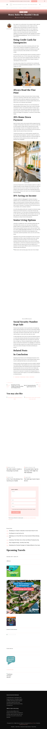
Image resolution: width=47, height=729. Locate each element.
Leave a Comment (29, 17)
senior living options (23, 229)
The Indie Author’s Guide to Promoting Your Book (14, 470)
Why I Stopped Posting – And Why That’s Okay (19, 542)
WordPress (21, 724)
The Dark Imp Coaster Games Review (32, 480)
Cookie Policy (17, 726)
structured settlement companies (25, 64)
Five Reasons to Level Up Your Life (16, 533)
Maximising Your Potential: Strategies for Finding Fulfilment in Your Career (24, 545)
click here (31, 342)
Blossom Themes (33, 723)
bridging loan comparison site (21, 35)
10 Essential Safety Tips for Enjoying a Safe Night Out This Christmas (31, 470)
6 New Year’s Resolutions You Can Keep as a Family (15, 480)
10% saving (25, 199)
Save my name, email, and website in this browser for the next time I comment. (23, 509)
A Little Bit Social (10, 669)
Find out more (34, 1)
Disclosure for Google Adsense (26, 726)
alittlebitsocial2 (9, 28)
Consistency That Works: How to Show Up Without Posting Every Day (24, 540)
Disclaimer (12, 726)
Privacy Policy (25, 724)
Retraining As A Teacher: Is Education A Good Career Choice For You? (23, 530)
